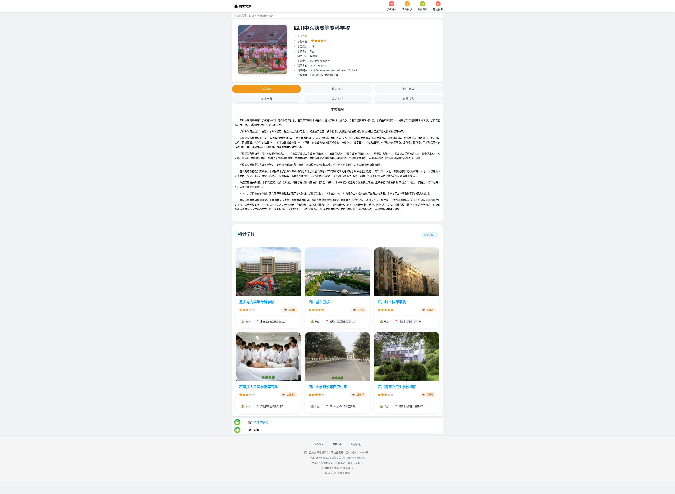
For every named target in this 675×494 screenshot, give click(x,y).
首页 (251, 15)
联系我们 (356, 444)
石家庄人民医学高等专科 (258, 387)
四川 (271, 15)
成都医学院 (261, 422)
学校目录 (262, 15)
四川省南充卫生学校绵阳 (397, 387)
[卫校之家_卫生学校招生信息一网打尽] (242, 6)
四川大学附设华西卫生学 (327, 387)
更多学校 (428, 235)
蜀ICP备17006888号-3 (358, 452)
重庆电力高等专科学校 (256, 302)
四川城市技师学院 (392, 302)
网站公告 (319, 444)
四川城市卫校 (319, 302)
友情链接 (337, 444)
